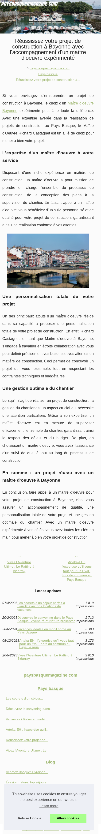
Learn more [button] (48, 806)
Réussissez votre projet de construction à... (48, 80)
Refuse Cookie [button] (29, 818)
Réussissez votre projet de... (27, 740)
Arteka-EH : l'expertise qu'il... (27, 729)
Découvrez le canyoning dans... (29, 709)
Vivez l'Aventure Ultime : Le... (27, 750)
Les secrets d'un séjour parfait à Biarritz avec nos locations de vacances (41, 606)
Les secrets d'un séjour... (24, 698)
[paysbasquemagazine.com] (50, 17)
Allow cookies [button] (68, 818)
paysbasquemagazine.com (50, 68)
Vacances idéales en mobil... (27, 719)
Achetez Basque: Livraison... (27, 772)
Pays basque (48, 74)
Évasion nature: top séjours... (27, 782)
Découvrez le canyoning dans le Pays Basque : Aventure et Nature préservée (46, 619)
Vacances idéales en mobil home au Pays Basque (44, 630)
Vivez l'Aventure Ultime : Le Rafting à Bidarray (19, 566)
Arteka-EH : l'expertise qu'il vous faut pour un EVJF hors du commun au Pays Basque (77, 570)
